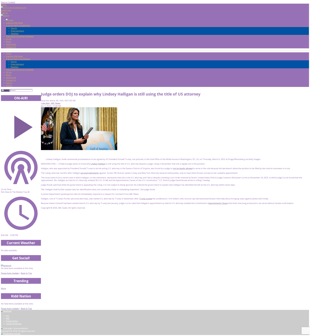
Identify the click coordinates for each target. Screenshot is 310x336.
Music (8, 41)
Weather (15, 33)
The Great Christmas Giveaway (20, 36)
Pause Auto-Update (10, 273)
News (27, 25)
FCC (7, 315)
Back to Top (26, 273)
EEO (7, 318)
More (3, 288)
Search (9, 85)
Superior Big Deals (14, 23)
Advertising (11, 44)
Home (8, 53)
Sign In (9, 83)
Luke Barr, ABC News (50, 103)
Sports (14, 28)
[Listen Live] (21, 126)
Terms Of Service (13, 323)
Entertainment (17, 31)
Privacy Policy (12, 321)
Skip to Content (8, 2)
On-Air (9, 39)
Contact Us (11, 47)
